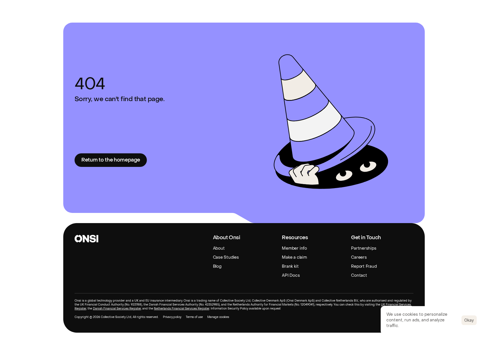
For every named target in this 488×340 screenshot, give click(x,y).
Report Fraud (363, 266)
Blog (217, 266)
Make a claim (294, 257)
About (219, 248)
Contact (359, 275)
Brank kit (290, 266)
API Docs (291, 275)
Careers (359, 257)
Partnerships (363, 248)
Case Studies (226, 257)
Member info (294, 248)
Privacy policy (172, 317)
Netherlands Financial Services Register (181, 308)
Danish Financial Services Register (117, 308)
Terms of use (194, 317)
